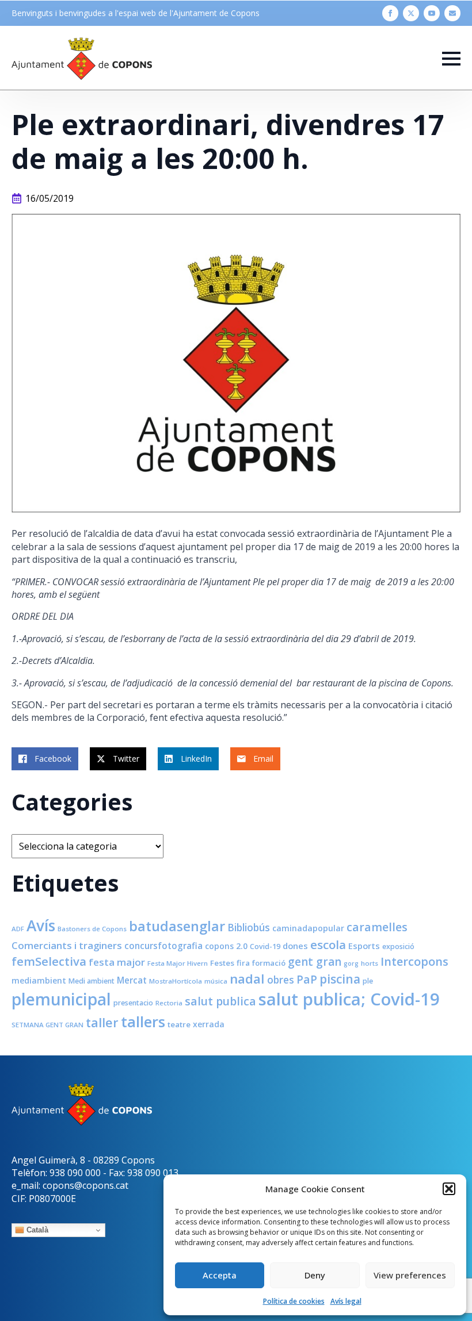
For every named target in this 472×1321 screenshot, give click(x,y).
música (215, 981)
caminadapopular (308, 928)
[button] (449, 1189)
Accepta (220, 1275)
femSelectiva (49, 961)
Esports (364, 945)
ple (368, 981)
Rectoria (168, 1003)
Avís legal (345, 1301)
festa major (117, 962)
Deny (314, 1275)
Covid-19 (265, 946)
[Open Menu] (451, 58)
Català (36, 1230)
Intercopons (414, 961)
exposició (398, 946)
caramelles (377, 927)
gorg (351, 963)
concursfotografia (163, 945)
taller (102, 1022)
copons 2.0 (226, 945)
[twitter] (411, 13)
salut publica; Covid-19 (349, 999)
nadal (247, 979)
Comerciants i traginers (67, 945)
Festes (222, 963)
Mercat (132, 980)
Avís (40, 925)
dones (295, 945)
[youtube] (432, 13)
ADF (18, 928)
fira (243, 963)
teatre (179, 1024)
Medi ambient (91, 981)
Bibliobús (248, 927)
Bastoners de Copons (92, 928)
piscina (339, 979)
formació (269, 963)
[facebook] (390, 13)
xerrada (208, 1024)
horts (369, 963)
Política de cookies (294, 1301)
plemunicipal (61, 999)
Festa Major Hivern (177, 963)
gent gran (314, 961)
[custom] (452, 13)
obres (280, 979)
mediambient (39, 980)
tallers (143, 1021)
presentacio (133, 1003)
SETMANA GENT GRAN (47, 1024)
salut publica (220, 1001)
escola (328, 944)
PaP (306, 979)
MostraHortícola (175, 981)
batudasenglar (177, 926)
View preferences (410, 1275)
